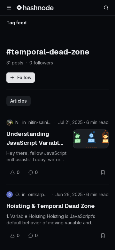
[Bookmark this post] (103, 172)
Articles (18, 101)
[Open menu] (9, 8)
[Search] (106, 8)
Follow (24, 77)
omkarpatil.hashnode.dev (38, 194)
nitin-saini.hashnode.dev (40, 122)
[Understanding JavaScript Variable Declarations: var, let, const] (91, 138)
